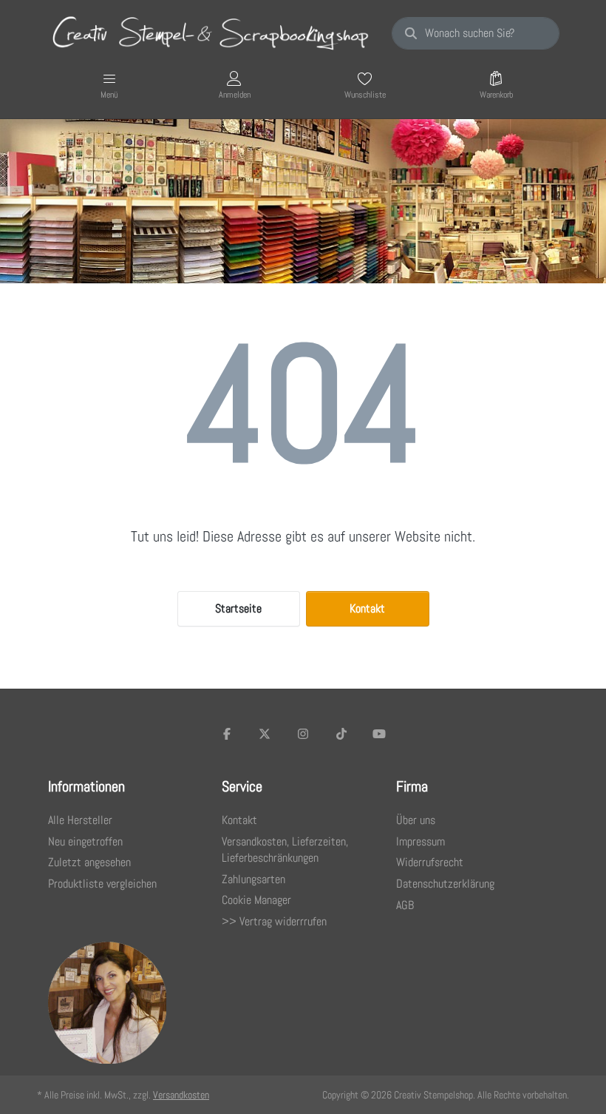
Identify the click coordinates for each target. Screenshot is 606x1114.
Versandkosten (181, 1094)
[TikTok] (341, 734)
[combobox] (475, 33)
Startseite (238, 608)
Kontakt (367, 608)
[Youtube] (379, 734)
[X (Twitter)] (265, 734)
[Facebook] (227, 734)
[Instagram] (303, 734)
